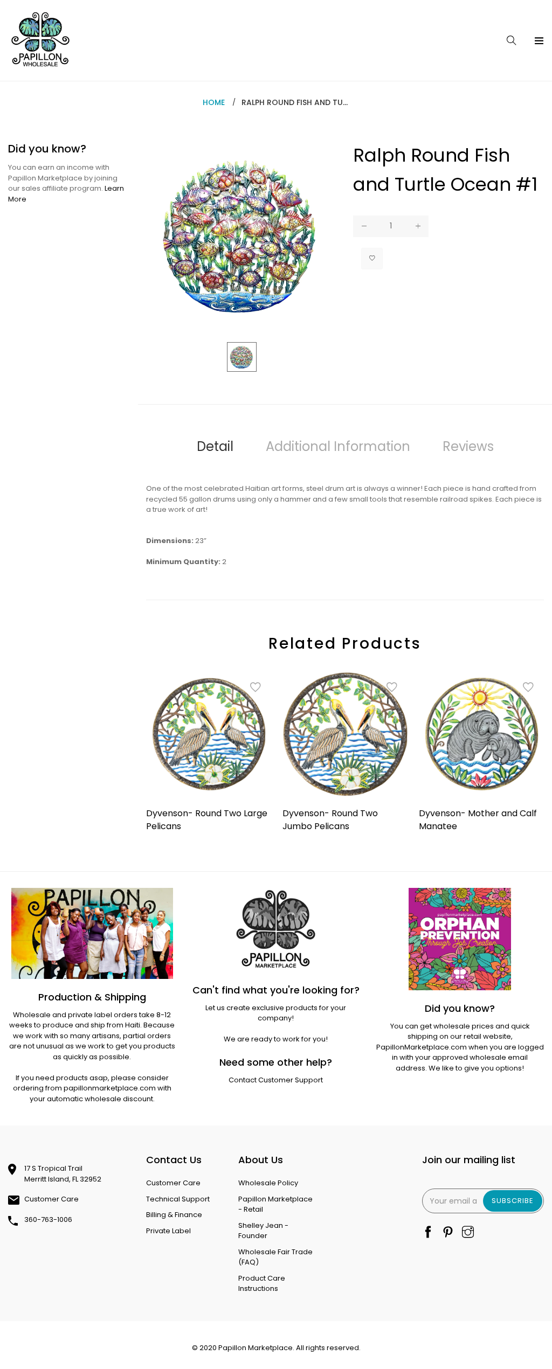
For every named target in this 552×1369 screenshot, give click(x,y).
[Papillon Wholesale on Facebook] (428, 1233)
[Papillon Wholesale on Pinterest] (448, 1233)
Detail (215, 446)
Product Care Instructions (261, 1283)
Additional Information (338, 446)
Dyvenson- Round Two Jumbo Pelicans (330, 819)
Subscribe (513, 1201)
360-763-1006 (48, 1219)
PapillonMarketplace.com (421, 1047)
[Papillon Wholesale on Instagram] (468, 1233)
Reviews (468, 446)
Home (214, 102)
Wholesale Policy (268, 1183)
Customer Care (51, 1199)
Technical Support (178, 1199)
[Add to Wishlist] (372, 258)
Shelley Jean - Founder (263, 1230)
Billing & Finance (174, 1215)
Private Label (168, 1231)
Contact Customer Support (276, 1080)
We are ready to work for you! (276, 1039)
